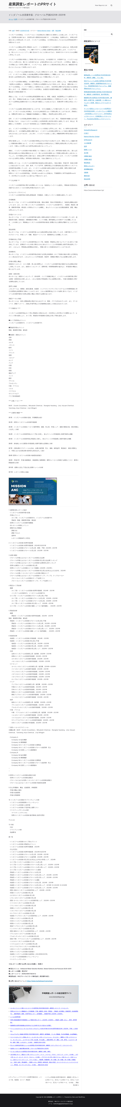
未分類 (86, 153)
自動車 (86, 172)
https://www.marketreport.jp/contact (40, 981)
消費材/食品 (88, 156)
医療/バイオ (88, 150)
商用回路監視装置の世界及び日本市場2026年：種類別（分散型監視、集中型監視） (98, 93)
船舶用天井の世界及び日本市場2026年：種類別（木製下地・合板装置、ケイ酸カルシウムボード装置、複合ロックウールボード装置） (98, 101)
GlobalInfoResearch (90, 130)
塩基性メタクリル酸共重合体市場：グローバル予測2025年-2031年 (29, 1048)
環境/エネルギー (89, 166)
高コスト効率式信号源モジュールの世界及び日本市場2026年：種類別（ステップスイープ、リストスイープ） (41, 1045)
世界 (53, 30)
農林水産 (87, 176)
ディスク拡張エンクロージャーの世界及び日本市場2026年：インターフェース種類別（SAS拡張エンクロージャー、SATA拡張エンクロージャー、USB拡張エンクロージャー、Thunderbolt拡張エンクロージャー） (98, 114)
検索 (85, 30)
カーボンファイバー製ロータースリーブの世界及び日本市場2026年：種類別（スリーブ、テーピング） (39, 1008)
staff (13, 30)
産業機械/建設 (88, 169)
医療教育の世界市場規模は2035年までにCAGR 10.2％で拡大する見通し (31, 1025)
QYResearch (88, 140)
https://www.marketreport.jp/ (94, 190)
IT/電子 (86, 133)
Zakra (73, 1097)
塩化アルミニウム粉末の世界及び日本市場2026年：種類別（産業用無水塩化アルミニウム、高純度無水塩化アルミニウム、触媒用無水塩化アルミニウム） (98, 84)
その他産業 (87, 143)
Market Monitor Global (43, 30)
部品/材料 (58, 30)
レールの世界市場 (15, 1017)
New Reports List (101, 5)
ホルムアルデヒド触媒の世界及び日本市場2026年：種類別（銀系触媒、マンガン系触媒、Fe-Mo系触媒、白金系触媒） (44, 1034)
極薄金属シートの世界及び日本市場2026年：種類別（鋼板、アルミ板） (97, 76)
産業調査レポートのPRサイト (33, 4)
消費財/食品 (88, 159)
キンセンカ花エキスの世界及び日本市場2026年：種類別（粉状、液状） (30, 1051)
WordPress (81, 1097)
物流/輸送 (87, 163)
